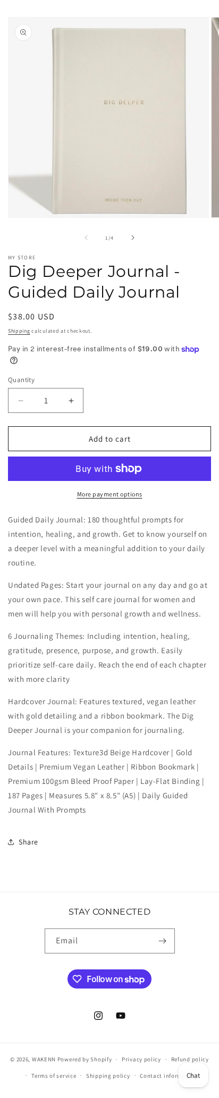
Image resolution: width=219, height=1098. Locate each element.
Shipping (19, 330)
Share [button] (28, 842)
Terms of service (53, 1075)
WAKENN (44, 1059)
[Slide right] (133, 237)
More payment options (109, 494)
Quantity (21, 379)
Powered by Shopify (84, 1059)
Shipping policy (108, 1075)
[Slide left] (86, 237)
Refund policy (190, 1059)
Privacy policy (141, 1059)
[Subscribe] (162, 940)
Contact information (168, 1075)
